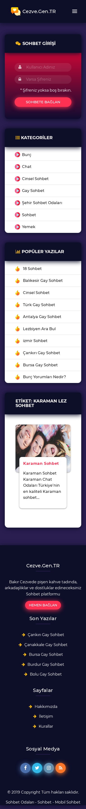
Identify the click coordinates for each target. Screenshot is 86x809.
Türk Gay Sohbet (39, 305)
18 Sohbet (32, 268)
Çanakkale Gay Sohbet (46, 644)
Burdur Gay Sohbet (45, 664)
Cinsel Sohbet (35, 179)
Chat (27, 166)
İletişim (46, 716)
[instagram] (49, 768)
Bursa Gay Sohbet (40, 365)
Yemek (28, 227)
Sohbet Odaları (20, 802)
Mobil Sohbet (68, 802)
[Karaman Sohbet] (43, 448)
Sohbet (29, 215)
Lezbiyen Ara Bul (39, 329)
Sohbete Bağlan (43, 102)
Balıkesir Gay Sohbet (43, 280)
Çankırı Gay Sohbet (41, 353)
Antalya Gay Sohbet (42, 316)
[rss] (60, 768)
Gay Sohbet (33, 190)
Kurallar (46, 726)
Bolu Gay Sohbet (46, 674)
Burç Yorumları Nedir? (44, 377)
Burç (26, 154)
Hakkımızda (46, 706)
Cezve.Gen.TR (39, 11)
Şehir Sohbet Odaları (42, 203)
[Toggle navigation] (74, 11)
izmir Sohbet (35, 340)
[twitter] (37, 768)
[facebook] (25, 768)
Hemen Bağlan (43, 605)
